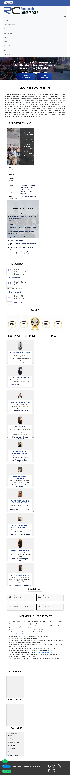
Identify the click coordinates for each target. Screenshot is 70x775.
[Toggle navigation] (64, 16)
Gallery (11, 174)
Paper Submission (45, 76)
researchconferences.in (25, 768)
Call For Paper (8, 33)
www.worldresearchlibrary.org (19, 634)
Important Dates (9, 25)
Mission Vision (11, 168)
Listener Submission (26, 76)
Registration (8, 29)
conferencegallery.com (46, 652)
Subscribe (7, 54)
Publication (7, 46)
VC (5, 50)
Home (6, 20)
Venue (6, 37)
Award (6, 42)
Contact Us (14, 755)
